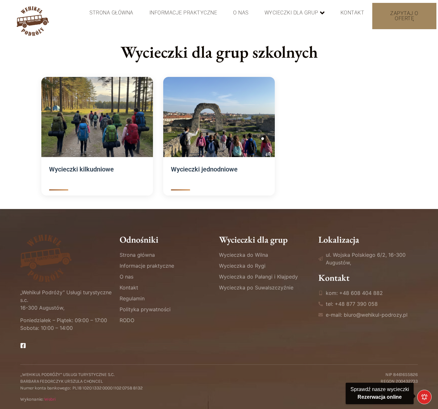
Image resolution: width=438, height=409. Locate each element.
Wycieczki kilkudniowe (81, 169)
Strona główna (111, 13)
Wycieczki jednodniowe (204, 169)
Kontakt (353, 13)
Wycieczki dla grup (291, 13)
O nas (240, 13)
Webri (50, 399)
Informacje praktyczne (183, 13)
